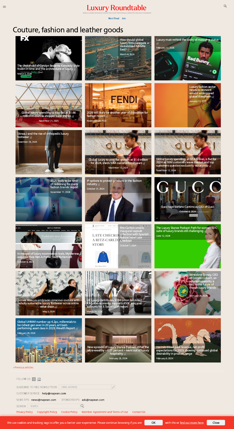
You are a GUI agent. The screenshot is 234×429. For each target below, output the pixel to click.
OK (154, 422)
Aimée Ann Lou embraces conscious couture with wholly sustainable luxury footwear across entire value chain (48, 303)
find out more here (192, 422)
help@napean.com (54, 393)
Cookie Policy (69, 412)
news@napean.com (43, 400)
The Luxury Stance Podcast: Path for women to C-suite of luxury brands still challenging (187, 230)
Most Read (113, 18)
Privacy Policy (24, 412)
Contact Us (138, 412)
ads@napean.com (93, 400)
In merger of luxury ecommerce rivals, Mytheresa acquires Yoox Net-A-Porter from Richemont (48, 255)
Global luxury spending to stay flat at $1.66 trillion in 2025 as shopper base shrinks (49, 114)
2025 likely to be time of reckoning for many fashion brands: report (64, 184)
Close (216, 422)
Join (124, 18)
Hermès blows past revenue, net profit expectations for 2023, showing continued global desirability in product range (187, 350)
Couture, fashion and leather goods (68, 30)
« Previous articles (23, 367)
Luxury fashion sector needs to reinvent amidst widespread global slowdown (202, 92)
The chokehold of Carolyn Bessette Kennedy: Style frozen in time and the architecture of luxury (48, 67)
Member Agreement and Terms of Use (105, 412)
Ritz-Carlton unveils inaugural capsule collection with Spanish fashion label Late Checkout (134, 234)
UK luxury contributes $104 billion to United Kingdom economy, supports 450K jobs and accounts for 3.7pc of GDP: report (114, 303)
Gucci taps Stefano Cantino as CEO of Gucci (187, 207)
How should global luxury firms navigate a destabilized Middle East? (134, 44)
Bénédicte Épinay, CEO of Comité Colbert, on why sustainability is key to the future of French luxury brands (203, 281)
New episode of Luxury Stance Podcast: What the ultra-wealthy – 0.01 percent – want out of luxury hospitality (118, 350)
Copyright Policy (47, 412)
